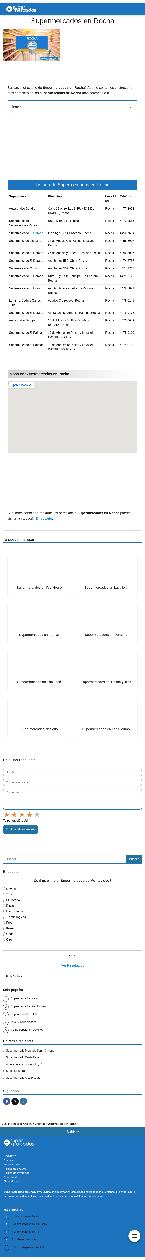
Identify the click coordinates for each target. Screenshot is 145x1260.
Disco (10, 905)
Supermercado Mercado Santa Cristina (30, 1050)
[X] (15, 1101)
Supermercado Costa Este (22, 1057)
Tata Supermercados (23, 1021)
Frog (9, 922)
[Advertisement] (72, 88)
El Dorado (36, 233)
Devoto (11, 888)
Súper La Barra (15, 1070)
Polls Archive (14, 976)
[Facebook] (6, 1101)
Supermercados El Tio (24, 1014)
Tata (9, 894)
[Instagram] (23, 1101)
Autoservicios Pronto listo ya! (24, 1064)
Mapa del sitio (12, 1181)
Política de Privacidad (16, 1172)
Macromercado (16, 911)
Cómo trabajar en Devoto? (27, 1029)
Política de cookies (15, 1168)
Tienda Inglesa (16, 917)
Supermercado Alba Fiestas (23, 1077)
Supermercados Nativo (25, 998)
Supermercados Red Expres (28, 1006)
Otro (9, 939)
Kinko (10, 928)
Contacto (9, 1160)
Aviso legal (10, 1176)
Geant (10, 934)
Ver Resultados (72, 965)
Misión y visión (12, 1164)
